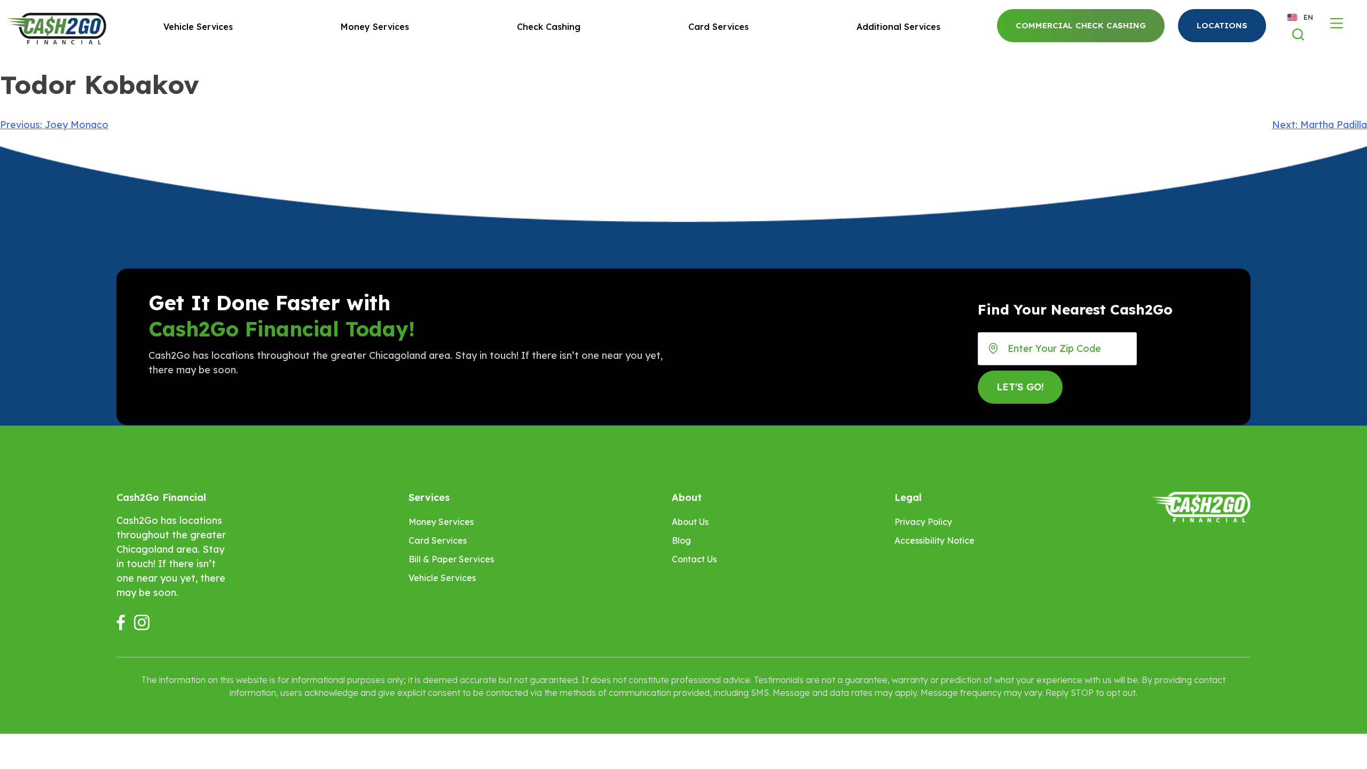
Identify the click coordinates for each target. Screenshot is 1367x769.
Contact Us (694, 559)
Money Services (375, 26)
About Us (690, 521)
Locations (1222, 25)
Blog (681, 540)
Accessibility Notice (934, 540)
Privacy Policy (923, 521)
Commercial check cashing (1081, 25)
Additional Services (898, 26)
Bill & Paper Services (451, 559)
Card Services (718, 26)
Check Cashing (548, 26)
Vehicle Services (198, 26)
